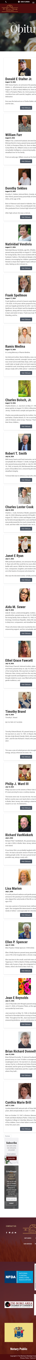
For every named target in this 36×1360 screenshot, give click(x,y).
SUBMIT (11, 1203)
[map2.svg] (12, 1232)
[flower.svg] (9, 1232)
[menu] (33, 2)
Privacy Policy (24, 1358)
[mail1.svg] (15, 1232)
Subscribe (11, 1158)
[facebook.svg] (6, 1232)
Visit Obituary (26, 108)
